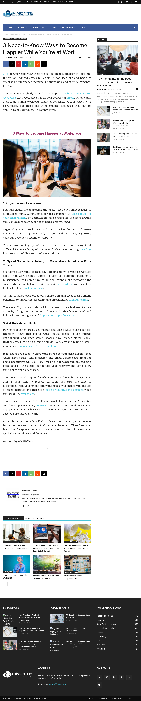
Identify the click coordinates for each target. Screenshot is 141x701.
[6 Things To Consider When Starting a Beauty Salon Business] (16, 533)
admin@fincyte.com (57, 684)
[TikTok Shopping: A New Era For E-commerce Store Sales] (103, 137)
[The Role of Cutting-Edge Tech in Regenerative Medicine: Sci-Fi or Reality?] (77, 533)
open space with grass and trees (39, 346)
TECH (53, 27)
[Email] (44, 64)
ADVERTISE (103, 698)
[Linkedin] (122, 2)
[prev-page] (4, 584)
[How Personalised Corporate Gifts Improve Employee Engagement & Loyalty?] (103, 124)
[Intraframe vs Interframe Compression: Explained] (77, 564)
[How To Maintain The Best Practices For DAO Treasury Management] (117, 60)
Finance (100, 74)
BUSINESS (22, 27)
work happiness (33, 288)
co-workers (65, 284)
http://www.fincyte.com (30, 495)
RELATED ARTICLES (13, 519)
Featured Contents (20, 39)
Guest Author (102, 89)
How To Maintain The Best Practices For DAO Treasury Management (114, 82)
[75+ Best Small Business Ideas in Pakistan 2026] (57, 618)
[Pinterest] (127, 2)
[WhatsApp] (31, 64)
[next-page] (9, 584)
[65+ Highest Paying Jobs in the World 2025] (16, 564)
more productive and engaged (64, 389)
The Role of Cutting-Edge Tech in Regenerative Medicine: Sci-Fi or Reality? (77, 548)
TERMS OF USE (71, 2)
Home (5, 35)
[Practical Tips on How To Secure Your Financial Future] (47, 564)
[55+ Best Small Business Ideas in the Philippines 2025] (57, 646)
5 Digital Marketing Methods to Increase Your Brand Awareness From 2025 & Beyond (46, 548)
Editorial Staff (11, 58)
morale (41, 405)
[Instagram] (118, 2)
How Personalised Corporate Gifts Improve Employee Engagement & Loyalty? (123, 123)
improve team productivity (57, 315)
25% (6, 73)
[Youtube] (136, 2)
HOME (11, 27)
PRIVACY (47, 2)
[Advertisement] (47, 120)
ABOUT (29, 2)
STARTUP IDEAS (67, 27)
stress (70, 97)
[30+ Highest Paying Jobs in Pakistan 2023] (57, 632)
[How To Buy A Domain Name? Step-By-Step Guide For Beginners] (103, 111)
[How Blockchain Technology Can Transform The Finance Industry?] (103, 150)
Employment (15, 35)
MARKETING (38, 27)
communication (78, 299)
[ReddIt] (37, 64)
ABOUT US (92, 698)
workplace (27, 393)
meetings (85, 249)
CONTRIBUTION (116, 698)
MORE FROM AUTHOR (34, 519)
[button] (134, 27)
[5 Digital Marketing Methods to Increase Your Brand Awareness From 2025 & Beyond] (47, 533)
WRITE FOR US (58, 2)
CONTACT (37, 2)
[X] (131, 2)
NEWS (83, 27)
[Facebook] (113, 2)
